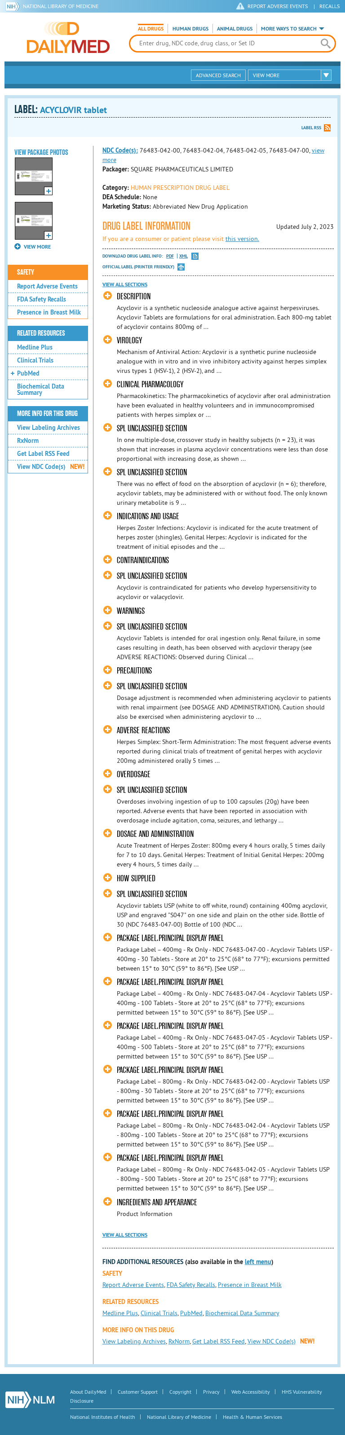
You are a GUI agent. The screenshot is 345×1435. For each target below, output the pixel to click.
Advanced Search (218, 75)
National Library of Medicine (60, 6)
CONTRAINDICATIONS (143, 560)
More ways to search (289, 28)
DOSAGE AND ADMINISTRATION (155, 834)
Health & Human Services (252, 1416)
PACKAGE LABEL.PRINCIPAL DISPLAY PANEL (170, 938)
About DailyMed (88, 1391)
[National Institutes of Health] (14, 6)
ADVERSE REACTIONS (143, 730)
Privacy (211, 1391)
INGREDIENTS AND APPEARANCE (157, 1202)
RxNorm (28, 441)
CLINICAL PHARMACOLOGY (150, 384)
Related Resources (41, 333)
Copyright (180, 1391)
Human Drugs (190, 28)
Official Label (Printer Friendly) (138, 267)
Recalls (329, 6)
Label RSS (311, 128)
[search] (326, 43)
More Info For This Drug (47, 413)
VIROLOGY (129, 340)
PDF (170, 256)
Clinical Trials (35, 360)
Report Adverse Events (47, 286)
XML (183, 256)
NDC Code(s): (120, 150)
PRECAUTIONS (134, 670)
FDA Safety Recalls (41, 299)
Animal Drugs (234, 28)
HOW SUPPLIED (136, 878)
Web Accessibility (250, 1391)
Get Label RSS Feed (43, 454)
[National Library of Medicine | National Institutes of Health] (29, 1399)
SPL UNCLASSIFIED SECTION (152, 428)
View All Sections (124, 284)
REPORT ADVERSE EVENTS (278, 6)
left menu (258, 1262)
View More (266, 75)
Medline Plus (35, 347)
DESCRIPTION (133, 296)
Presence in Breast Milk (49, 312)
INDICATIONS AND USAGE (148, 516)
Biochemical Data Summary (40, 389)
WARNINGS (131, 611)
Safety (25, 272)
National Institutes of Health (102, 1416)
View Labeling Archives (48, 428)
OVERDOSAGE (133, 774)
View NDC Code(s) (50, 467)
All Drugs (151, 28)
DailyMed (68, 37)
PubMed (28, 373)
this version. (242, 239)
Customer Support (138, 1391)
